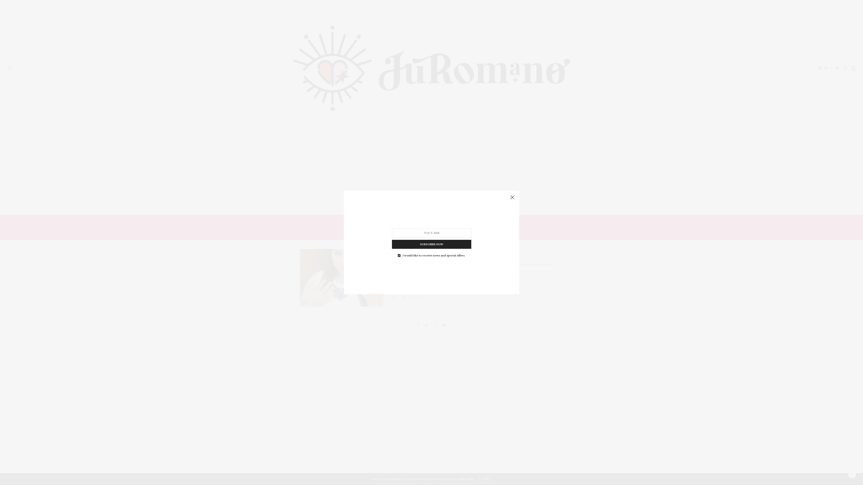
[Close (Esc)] (512, 197)
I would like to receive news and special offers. (434, 255)
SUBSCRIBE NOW (431, 244)
